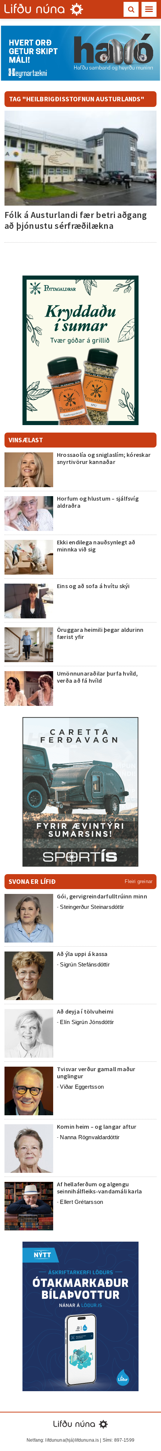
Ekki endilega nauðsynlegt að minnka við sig (96, 545)
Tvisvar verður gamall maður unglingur (96, 1072)
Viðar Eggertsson (82, 1086)
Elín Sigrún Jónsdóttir (87, 1022)
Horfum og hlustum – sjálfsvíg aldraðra (98, 502)
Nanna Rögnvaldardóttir (89, 1137)
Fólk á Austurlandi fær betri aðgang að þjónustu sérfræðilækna (75, 220)
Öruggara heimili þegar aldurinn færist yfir (100, 633)
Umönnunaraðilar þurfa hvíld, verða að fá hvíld (97, 677)
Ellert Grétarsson (81, 1202)
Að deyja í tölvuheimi (86, 1011)
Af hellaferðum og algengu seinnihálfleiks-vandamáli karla (99, 1187)
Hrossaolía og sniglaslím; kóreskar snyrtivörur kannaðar (104, 458)
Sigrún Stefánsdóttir (85, 964)
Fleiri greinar (138, 881)
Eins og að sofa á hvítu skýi (93, 586)
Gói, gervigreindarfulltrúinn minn (102, 896)
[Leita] (131, 9)
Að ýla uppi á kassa (82, 953)
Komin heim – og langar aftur (97, 1126)
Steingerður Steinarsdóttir (92, 907)
